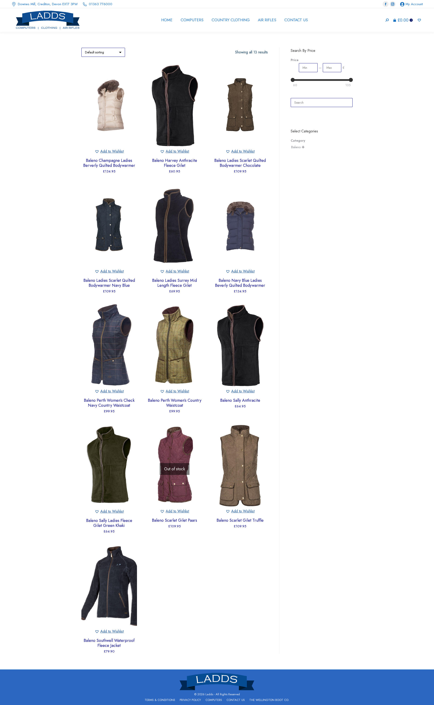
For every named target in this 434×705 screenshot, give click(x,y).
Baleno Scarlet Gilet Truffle (240, 520)
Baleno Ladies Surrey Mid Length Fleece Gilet (174, 282)
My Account (414, 4)
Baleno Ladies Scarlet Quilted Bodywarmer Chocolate (240, 163)
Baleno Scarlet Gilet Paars (174, 520)
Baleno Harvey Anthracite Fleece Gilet (174, 163)
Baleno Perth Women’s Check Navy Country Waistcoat (109, 402)
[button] (109, 151)
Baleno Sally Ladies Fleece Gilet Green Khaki (109, 523)
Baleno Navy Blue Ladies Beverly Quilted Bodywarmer (240, 282)
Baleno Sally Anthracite (240, 400)
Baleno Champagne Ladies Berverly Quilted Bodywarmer (109, 163)
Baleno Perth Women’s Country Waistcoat (174, 402)
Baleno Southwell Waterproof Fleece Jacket (109, 643)
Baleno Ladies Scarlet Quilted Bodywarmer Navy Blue (109, 282)
